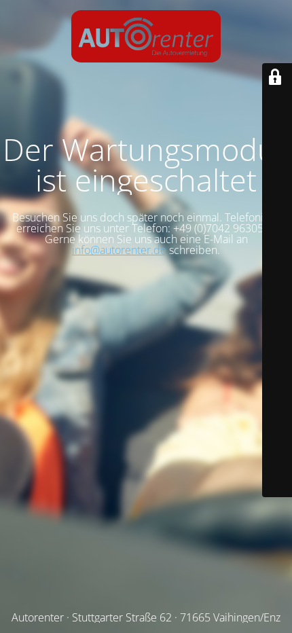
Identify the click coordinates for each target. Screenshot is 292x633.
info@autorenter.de (119, 249)
